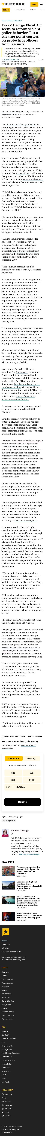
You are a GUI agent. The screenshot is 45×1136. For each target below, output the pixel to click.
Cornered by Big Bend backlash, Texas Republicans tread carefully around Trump (30, 884)
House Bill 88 (22, 173)
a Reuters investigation (25, 520)
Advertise (5, 948)
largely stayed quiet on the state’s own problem (21, 385)
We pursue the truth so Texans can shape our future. (14, 958)
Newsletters (6, 1071)
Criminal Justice (7, 979)
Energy (4, 990)
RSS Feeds (5, 1082)
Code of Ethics (7, 1056)
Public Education (8, 1012)
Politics (4, 1008)
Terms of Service (8, 1060)
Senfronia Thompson (33, 179)
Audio (4, 1075)
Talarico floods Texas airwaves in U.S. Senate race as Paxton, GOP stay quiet (29, 915)
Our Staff (5, 1035)
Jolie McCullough (11, 60)
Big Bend (33, 10)
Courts (4, 975)
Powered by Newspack (10, 1129)
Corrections (6, 1067)
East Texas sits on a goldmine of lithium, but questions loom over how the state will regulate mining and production (28, 900)
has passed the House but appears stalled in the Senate (21, 647)
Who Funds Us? (7, 1046)
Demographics (7, 983)
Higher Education (8, 1001)
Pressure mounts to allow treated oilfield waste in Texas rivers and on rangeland (29, 870)
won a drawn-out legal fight (25, 250)
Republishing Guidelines (11, 1053)
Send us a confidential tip (11, 951)
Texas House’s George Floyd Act (21, 124)
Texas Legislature (9, 821)
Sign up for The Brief (11, 111)
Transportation (7, 1019)
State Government (8, 1015)
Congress (5, 972)
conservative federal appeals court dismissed (22, 442)
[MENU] (41, 4)
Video (4, 1078)
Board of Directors (9, 1038)
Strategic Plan (7, 1049)
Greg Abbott (22, 372)
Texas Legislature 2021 (12, 21)
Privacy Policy (7, 1064)
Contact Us (6, 944)
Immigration (6, 1004)
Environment (6, 994)
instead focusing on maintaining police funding (18, 397)
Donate (34, 4)
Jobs (3, 1042)
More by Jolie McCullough (29, 854)
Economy (5, 986)
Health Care (6, 997)
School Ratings (20, 10)
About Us (5, 1031)
